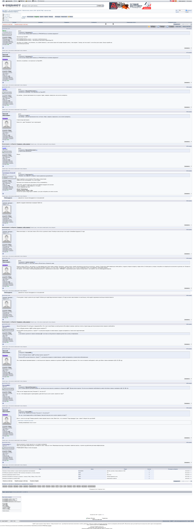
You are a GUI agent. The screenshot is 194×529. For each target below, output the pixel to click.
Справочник (105, 518)
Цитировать (187, 48)
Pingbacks (4, 508)
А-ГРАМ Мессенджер (46, 525)
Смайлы (4, 504)
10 (8, 525)
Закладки (14, 22)
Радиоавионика (32, 486)
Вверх (192, 521)
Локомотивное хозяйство (112, 478)
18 (18, 525)
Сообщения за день (172, 22)
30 (35, 525)
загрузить (10, 17)
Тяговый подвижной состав (112, 476)
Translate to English (34, 481)
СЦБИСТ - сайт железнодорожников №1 (12, 10)
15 (14, 525)
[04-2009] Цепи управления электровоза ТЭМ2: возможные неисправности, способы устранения (21, 472)
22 (24, 525)
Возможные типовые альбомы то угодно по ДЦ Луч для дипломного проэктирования (19, 470)
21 (22, 525)
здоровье (26, 486)
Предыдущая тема (93, 489)
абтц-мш (10, 486)
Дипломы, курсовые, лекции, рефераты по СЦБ (116, 470)
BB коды (4, 503)
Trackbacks (5, 507)
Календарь (57, 16)
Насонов (48, 486)
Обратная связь (166, 521)
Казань (39, 486)
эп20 (74, 486)
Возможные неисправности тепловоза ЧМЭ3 (11, 478)
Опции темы (178, 26)
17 (17, 525)
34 (40, 525)
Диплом (78, 486)
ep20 (43, 486)
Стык (61, 486)
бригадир (16, 486)
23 (25, 525)
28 (32, 525)
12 (10, 525)
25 (28, 525)
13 (12, 525)
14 (13, 525)
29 (33, 525)
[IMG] (4, 505)
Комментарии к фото (131, 22)
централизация (91, 486)
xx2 (107, 472)
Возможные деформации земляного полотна (11, 474)
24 (27, 525)
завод (20, 486)
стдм (65, 486)
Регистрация (189, 1)
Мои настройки (6, 20)
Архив (189, 521)
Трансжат (69, 486)
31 (36, 525)
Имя (176, 10)
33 (39, 525)
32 (37, 525)
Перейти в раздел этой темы (21, 24)
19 (20, 525)
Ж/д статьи (109, 474)
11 (9, 525)
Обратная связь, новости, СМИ (29, 10)
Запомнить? (189, 10)
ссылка (189, 28)
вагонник (5, 486)
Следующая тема (101, 489)
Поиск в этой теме (186, 26)
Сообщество (94, 22)
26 (29, 525)
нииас (53, 486)
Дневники (40, 22)
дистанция (84, 486)
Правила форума (6, 510)
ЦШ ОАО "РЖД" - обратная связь (44, 10)
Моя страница (6, 14)
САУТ (57, 486)
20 (21, 525)
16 (16, 525)
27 (31, 525)
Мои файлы (6, 17)
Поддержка (66, 22)
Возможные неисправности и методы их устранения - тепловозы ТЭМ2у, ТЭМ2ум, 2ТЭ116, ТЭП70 (22, 476)
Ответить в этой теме (8, 24)
